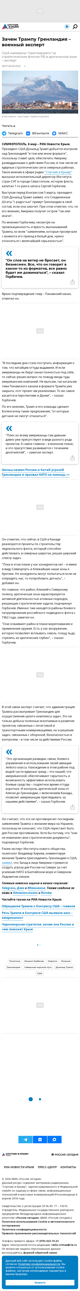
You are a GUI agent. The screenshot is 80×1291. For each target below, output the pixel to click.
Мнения (65, 961)
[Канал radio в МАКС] (54, 1139)
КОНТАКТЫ (68, 1168)
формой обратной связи (40, 1253)
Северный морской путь (38, 967)
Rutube (46, 893)
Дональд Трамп (64, 967)
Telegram (8, 888)
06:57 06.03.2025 (11, 66)
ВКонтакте (36, 888)
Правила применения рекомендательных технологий (39, 1234)
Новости (52, 961)
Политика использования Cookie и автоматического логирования (38, 1224)
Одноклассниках (25, 893)
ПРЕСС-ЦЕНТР (47, 1168)
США (39, 973)
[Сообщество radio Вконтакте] (40, 1139)
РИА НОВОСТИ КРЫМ (19, 1168)
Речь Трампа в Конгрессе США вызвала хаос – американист (37, 915)
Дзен (20, 888)
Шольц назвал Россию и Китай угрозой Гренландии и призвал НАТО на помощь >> (36, 472)
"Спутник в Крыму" (58, 172)
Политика (14, 961)
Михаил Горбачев (34, 961)
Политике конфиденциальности (39, 1264)
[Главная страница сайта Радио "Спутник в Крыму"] (10, 26)
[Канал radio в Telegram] (25, 1139)
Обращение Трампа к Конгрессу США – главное (38, 906)
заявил (7, 863)
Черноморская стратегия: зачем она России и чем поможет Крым (38, 927)
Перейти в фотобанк (39, 116)
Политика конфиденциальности (24, 1230)
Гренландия (13, 967)
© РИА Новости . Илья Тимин (15, 116)
